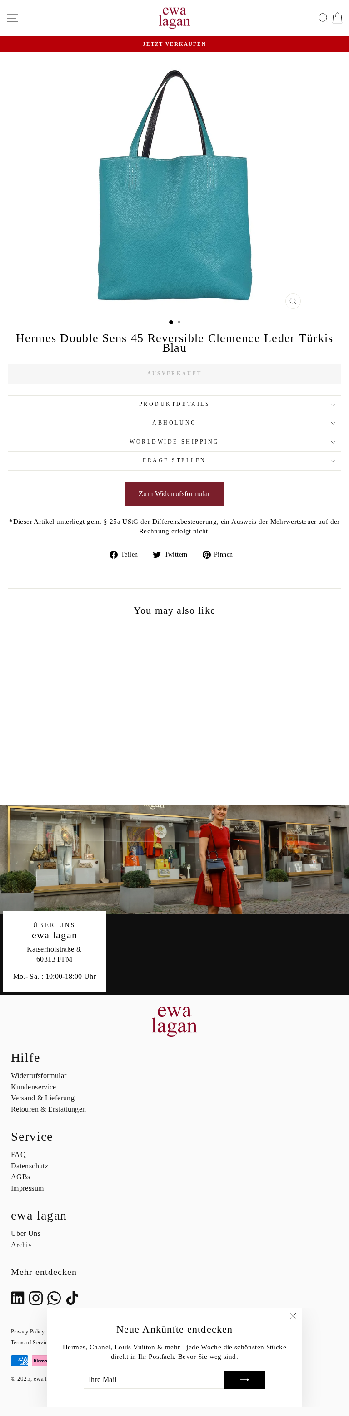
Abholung (174, 423)
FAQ (18, 1154)
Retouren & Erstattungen (48, 1109)
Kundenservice (33, 1087)
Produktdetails (174, 404)
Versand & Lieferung (43, 1098)
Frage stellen (174, 461)
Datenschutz (29, 1166)
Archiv (21, 1245)
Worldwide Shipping (174, 442)
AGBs (20, 1177)
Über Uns (25, 1233)
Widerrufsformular (38, 1075)
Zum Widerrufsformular (174, 494)
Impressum (27, 1188)
